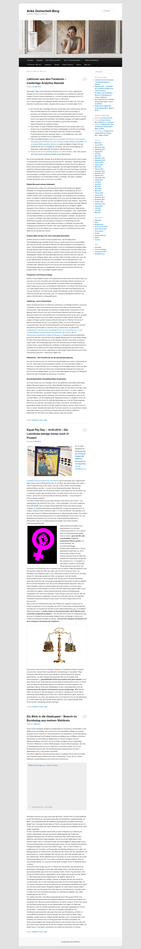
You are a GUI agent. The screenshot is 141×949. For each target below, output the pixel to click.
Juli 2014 (98, 182)
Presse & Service (67, 65)
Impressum (48, 65)
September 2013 (100, 204)
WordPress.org (99, 254)
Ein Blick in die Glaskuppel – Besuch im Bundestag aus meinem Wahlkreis (104, 95)
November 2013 (100, 199)
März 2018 (98, 143)
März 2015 (98, 167)
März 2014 (98, 191)
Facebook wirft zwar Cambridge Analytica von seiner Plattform (52, 151)
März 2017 (98, 156)
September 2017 (100, 149)
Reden (97, 237)
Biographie (39, 60)
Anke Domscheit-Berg (43, 11)
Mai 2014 (97, 186)
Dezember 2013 (100, 197)
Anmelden (98, 247)
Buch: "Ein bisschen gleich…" (73, 60)
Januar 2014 (98, 195)
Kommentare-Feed (101, 252)
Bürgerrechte (99, 224)
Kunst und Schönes (101, 227)
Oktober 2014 (99, 175)
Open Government (101, 229)
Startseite (30, 60)
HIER (78, 101)
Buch (96, 222)
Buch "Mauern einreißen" (53, 60)
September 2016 (100, 160)
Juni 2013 (98, 210)
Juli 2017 (98, 154)
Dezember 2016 (100, 158)
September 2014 (100, 178)
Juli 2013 (98, 208)
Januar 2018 (98, 145)
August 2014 (99, 180)
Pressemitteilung (100, 235)
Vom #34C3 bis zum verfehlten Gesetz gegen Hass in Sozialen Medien (104, 101)
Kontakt (57, 65)
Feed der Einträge (100, 249)
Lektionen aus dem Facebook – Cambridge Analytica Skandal (104, 82)
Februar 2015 (99, 169)
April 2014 (98, 188)
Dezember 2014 (100, 171)
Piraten (97, 233)
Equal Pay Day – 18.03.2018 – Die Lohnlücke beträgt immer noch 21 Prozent (48, 434)
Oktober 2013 (99, 202)
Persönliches (99, 231)
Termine (78, 65)
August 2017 (99, 151)
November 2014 (100, 173)
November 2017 (100, 147)
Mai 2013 (97, 212)
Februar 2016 (99, 162)
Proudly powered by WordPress (70, 942)
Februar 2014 (99, 193)
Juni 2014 (98, 184)
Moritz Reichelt (99, 122)
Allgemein (35, 420)
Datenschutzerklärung (91, 60)
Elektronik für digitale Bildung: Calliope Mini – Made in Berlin (104, 108)
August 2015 (99, 165)
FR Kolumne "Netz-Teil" (34, 65)
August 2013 (99, 206)
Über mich (87, 65)
